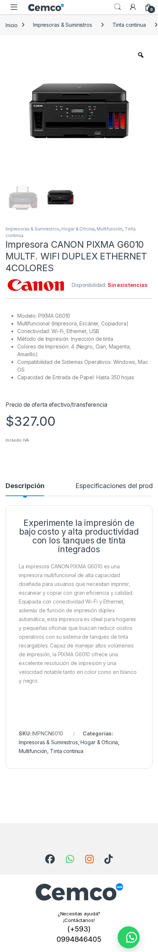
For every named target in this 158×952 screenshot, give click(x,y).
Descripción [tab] (25, 486)
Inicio (12, 25)
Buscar (118, 7)
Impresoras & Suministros (62, 25)
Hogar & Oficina (77, 229)
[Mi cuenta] (133, 7)
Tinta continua (129, 25)
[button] (129, 937)
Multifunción (109, 229)
